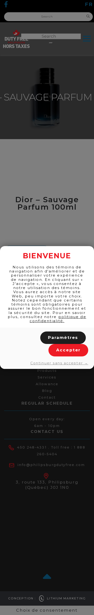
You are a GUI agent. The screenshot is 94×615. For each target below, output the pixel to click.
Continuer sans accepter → (59, 363)
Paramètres (63, 337)
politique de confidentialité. (58, 318)
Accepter (68, 350)
